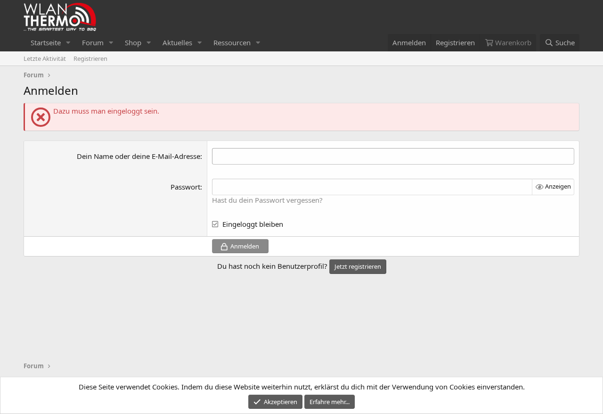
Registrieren (90, 58)
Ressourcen (232, 42)
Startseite (46, 42)
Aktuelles (177, 42)
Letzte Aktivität (45, 58)
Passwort (185, 186)
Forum (93, 42)
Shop (133, 42)
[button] (68, 42)
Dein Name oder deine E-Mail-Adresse (138, 156)
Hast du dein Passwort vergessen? (267, 200)
